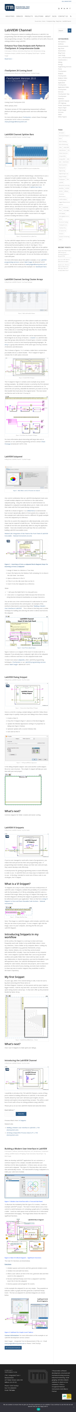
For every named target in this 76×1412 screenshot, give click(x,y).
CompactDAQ (62, 156)
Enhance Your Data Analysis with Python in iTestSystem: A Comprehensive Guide (25, 47)
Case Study (61, 55)
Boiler (60, 138)
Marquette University (64, 185)
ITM (68, 179)
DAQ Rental (66, 162)
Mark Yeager (36, 73)
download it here (41, 267)
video (60, 239)
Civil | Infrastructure (35, 51)
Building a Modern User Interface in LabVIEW (26, 1148)
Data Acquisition (63, 165)
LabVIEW (61, 182)
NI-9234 (67, 188)
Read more (8, 59)
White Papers (62, 117)
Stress (60, 219)
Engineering (62, 170)
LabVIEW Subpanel (13, 456)
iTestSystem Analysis (10, 53)
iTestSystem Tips (63, 94)
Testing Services (63, 225)
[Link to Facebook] (70, 8)
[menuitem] (10, 16)
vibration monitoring (64, 236)
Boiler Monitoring (63, 144)
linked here (31, 511)
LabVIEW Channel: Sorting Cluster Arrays (24, 279)
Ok (38, 1409)
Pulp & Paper (36, 53)
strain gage (66, 210)
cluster (33, 338)
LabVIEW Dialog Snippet (16, 677)
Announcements (10, 73)
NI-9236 (61, 191)
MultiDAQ (61, 188)
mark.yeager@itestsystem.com (36, 264)
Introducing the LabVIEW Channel (21, 1060)
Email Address (10, 1110)
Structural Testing (63, 222)
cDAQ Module (62, 150)
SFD (60, 207)
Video (60, 114)
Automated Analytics (64, 135)
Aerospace (61, 132)
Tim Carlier (27, 680)
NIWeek (66, 191)
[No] (74, 1407)
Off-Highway (28, 53)
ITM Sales (12, 1390)
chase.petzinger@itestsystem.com (16, 122)
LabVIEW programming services (35, 662)
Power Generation (31, 1154)
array (6, 345)
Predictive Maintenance (62, 195)
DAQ (60, 162)
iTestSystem (27, 117)
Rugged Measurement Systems (64, 203)
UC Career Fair (62, 230)
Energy (43, 51)
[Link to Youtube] (58, 8)
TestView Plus (62, 228)
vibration (61, 233)
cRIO (68, 159)
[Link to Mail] (67, 8)
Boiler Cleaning (62, 141)
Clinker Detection (63, 153)
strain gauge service (64, 216)
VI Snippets (22, 1120)
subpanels (21, 660)
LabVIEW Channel (20, 53)
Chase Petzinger (28, 282)
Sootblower (65, 207)
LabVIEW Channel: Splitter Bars (19, 134)
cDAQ (60, 147)
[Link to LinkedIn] (64, 8)
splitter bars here (36, 187)
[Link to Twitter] (61, 8)
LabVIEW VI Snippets (14, 827)
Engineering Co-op (63, 173)
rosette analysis (63, 199)
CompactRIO (62, 159)
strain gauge (62, 213)
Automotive (21, 51)
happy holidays (62, 176)
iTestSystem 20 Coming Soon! (18, 70)
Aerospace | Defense (11, 51)
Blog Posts (27, 51)
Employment (62, 167)
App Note (61, 48)
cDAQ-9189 (66, 147)
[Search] (70, 16)
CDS (69, 150)
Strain (60, 210)
